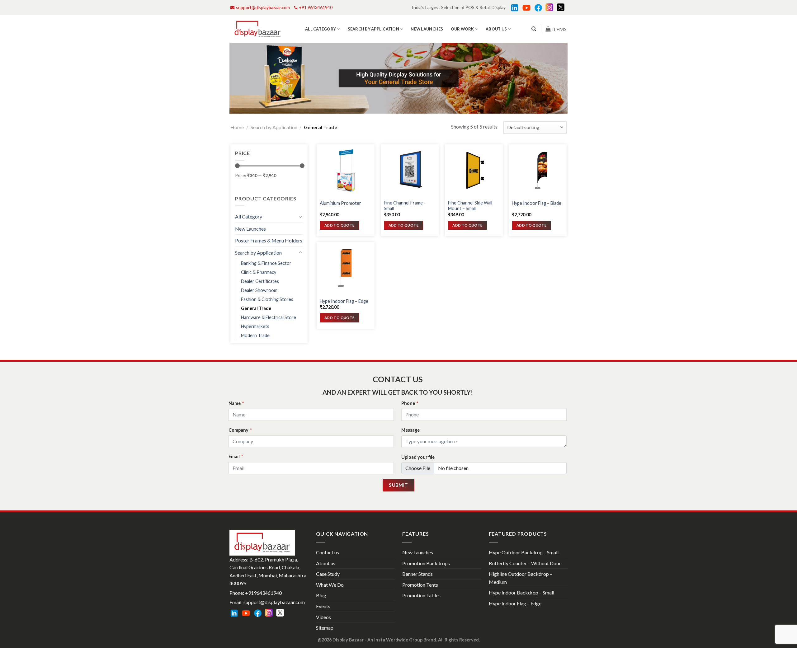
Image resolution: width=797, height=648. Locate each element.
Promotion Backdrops (426, 563)
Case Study (328, 574)
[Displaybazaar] (257, 29)
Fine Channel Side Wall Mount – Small (470, 205)
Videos (323, 617)
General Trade (256, 308)
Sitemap (324, 628)
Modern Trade (255, 335)
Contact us (327, 552)
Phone (409, 403)
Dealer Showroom (259, 290)
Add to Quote (339, 225)
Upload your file (418, 457)
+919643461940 (263, 593)
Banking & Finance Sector (266, 263)
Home (237, 127)
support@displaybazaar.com (263, 7)
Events (323, 606)
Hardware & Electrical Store (268, 317)
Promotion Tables (421, 595)
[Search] (533, 29)
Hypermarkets (255, 326)
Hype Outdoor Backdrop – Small (524, 552)
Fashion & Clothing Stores (267, 299)
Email (236, 456)
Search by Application (373, 28)
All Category (320, 28)
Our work (462, 28)
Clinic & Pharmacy (258, 272)
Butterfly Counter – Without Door (525, 563)
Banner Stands (417, 574)
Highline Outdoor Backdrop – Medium (520, 578)
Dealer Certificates (260, 281)
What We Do (330, 585)
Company (240, 430)
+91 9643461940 (315, 7)
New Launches (427, 28)
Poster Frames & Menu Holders (268, 240)
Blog (321, 595)
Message (410, 430)
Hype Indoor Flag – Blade (536, 203)
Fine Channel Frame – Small (405, 205)
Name (236, 403)
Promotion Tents (420, 585)
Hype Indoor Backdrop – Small (521, 592)
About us (496, 28)
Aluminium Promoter (340, 203)
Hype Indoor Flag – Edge (344, 301)
